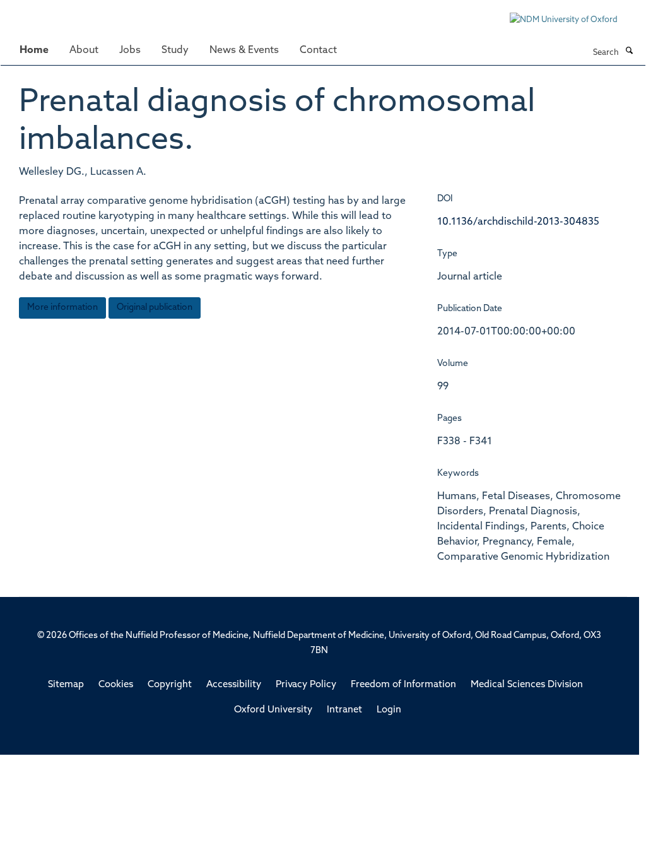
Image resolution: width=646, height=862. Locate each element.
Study (175, 50)
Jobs (130, 50)
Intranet (344, 710)
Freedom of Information (403, 685)
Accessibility (233, 685)
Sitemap (66, 685)
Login (389, 710)
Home (34, 50)
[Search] (629, 52)
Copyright (170, 685)
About (83, 50)
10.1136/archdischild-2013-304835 (518, 222)
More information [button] (62, 307)
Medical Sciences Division (527, 685)
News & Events (244, 50)
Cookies (115, 685)
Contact (318, 50)
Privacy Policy (306, 685)
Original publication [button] (154, 307)
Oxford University (273, 710)
